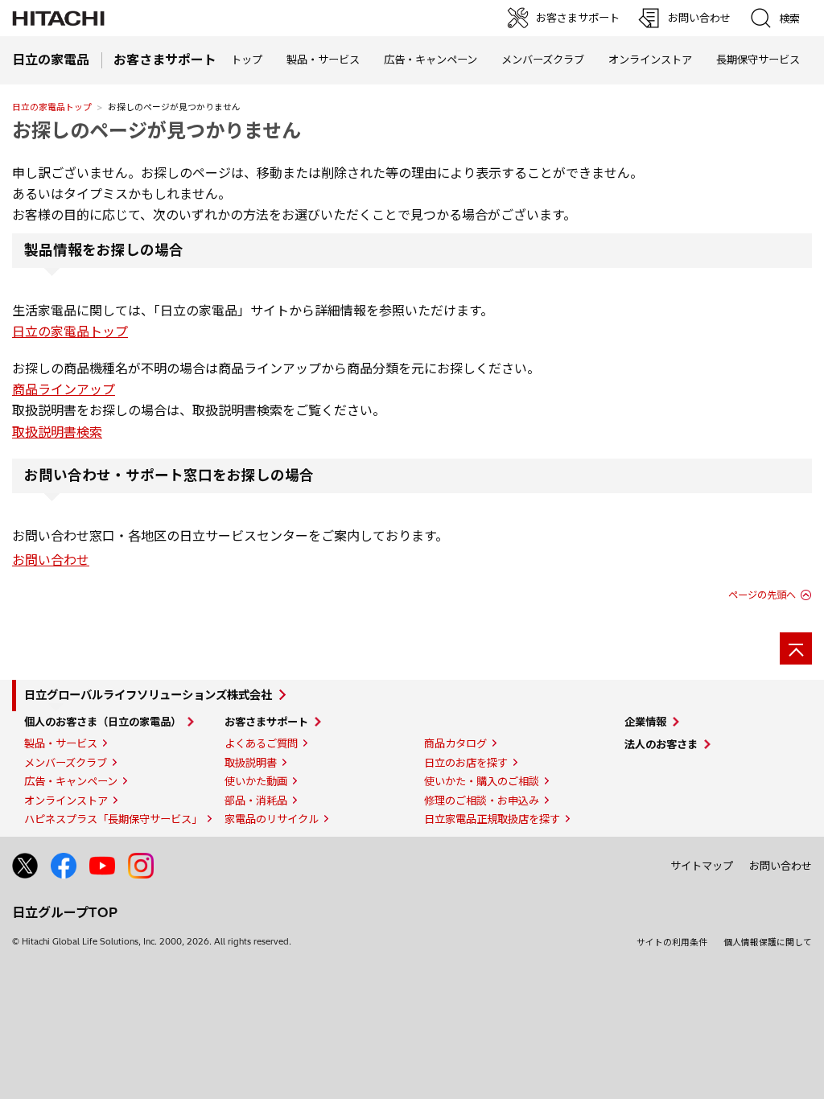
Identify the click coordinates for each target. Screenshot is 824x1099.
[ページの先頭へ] (796, 648)
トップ (246, 59)
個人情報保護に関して (767, 942)
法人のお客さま (661, 744)
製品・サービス (60, 743)
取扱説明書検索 (57, 432)
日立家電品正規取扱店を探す (492, 819)
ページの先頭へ (762, 595)
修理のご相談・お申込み (481, 800)
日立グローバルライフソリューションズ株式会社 (148, 695)
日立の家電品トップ (52, 107)
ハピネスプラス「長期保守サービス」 (113, 819)
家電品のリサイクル (272, 819)
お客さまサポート (266, 721)
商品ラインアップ (63, 389)
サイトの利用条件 (672, 942)
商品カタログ (455, 743)
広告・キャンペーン (70, 781)
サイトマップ (701, 865)
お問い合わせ (50, 560)
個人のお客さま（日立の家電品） (102, 721)
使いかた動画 (256, 781)
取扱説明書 (251, 762)
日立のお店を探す (466, 762)
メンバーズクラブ (542, 59)
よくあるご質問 (261, 743)
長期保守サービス (758, 59)
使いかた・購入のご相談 (481, 781)
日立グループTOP (64, 912)
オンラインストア (650, 59)
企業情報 (645, 721)
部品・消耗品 (256, 800)
